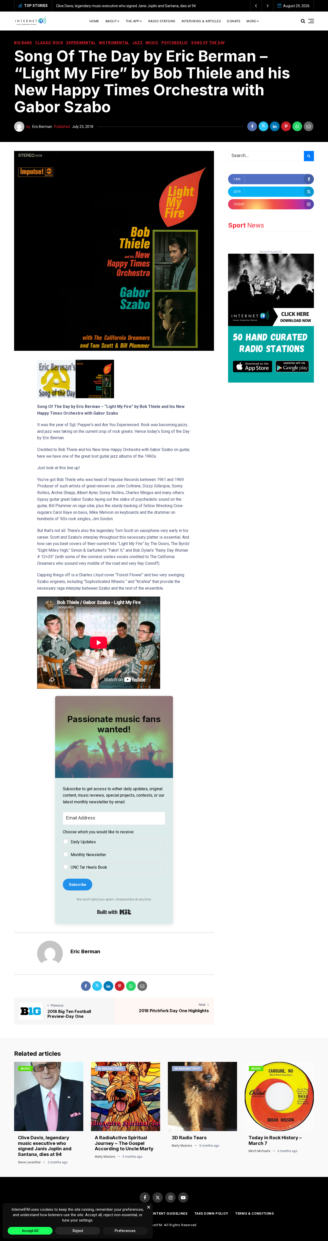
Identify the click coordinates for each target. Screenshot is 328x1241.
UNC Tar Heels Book (89, 867)
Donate (233, 21)
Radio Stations (162, 21)
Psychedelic (174, 43)
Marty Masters (105, 1156)
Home (94, 21)
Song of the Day (208, 43)
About (111, 21)
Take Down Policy (211, 1213)
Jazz (137, 43)
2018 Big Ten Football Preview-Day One (69, 1014)
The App (132, 21)
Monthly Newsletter (88, 854)
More (251, 21)
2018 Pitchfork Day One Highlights (174, 1010)
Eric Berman (42, 127)
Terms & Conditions (254, 1213)
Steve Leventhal (29, 1162)
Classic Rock (49, 43)
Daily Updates (83, 841)
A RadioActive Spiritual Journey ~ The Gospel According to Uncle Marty (124, 1143)
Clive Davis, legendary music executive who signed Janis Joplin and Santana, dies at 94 (126, 6)
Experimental (81, 43)
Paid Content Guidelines (164, 1213)
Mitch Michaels (259, 1151)
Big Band (23, 43)
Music (152, 43)
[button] (256, 6)
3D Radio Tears (189, 1137)
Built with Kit (114, 912)
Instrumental (114, 43)
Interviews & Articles (201, 21)
